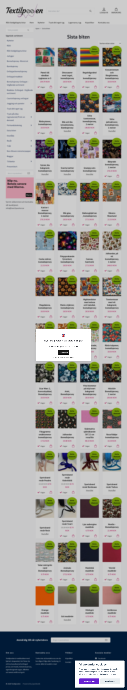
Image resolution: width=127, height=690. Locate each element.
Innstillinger (110, 681)
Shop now (63, 352)
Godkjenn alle (89, 681)
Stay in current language (63, 357)
